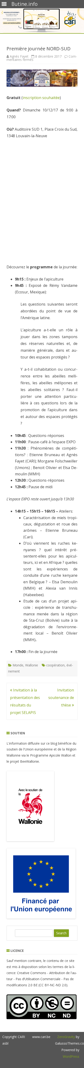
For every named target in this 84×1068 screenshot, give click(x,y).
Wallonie (31, 665)
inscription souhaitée (41, 97)
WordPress (71, 1056)
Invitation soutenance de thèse (61, 697)
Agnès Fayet (19, 56)
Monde (18, 665)
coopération (55, 665)
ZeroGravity (66, 1037)
